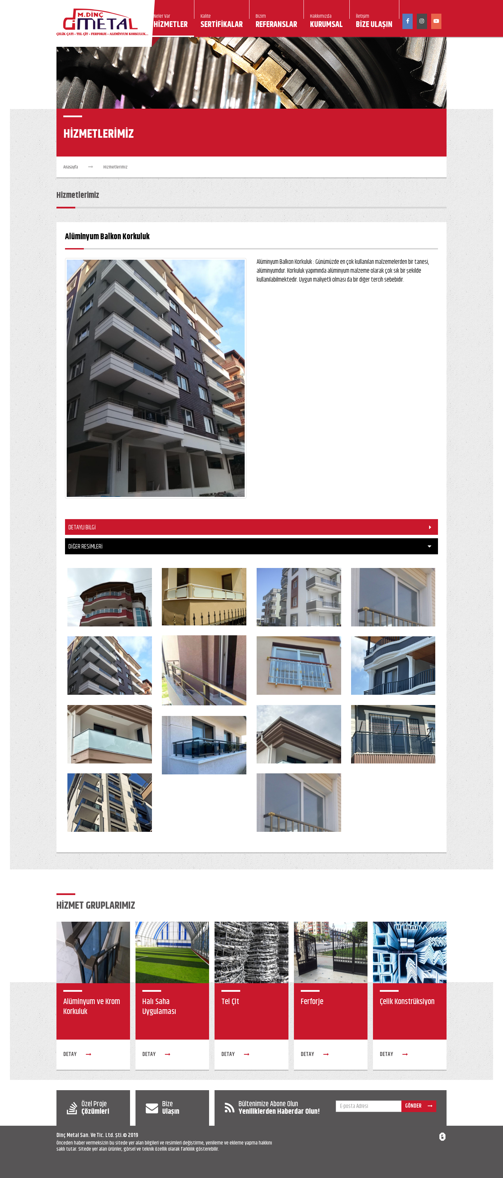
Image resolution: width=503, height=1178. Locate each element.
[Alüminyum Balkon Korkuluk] (109, 597)
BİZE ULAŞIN (374, 22)
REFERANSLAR (276, 22)
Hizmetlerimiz (115, 167)
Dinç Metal (67, 1135)
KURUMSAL (326, 22)
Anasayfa (70, 167)
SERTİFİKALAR (222, 22)
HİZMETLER (171, 22)
